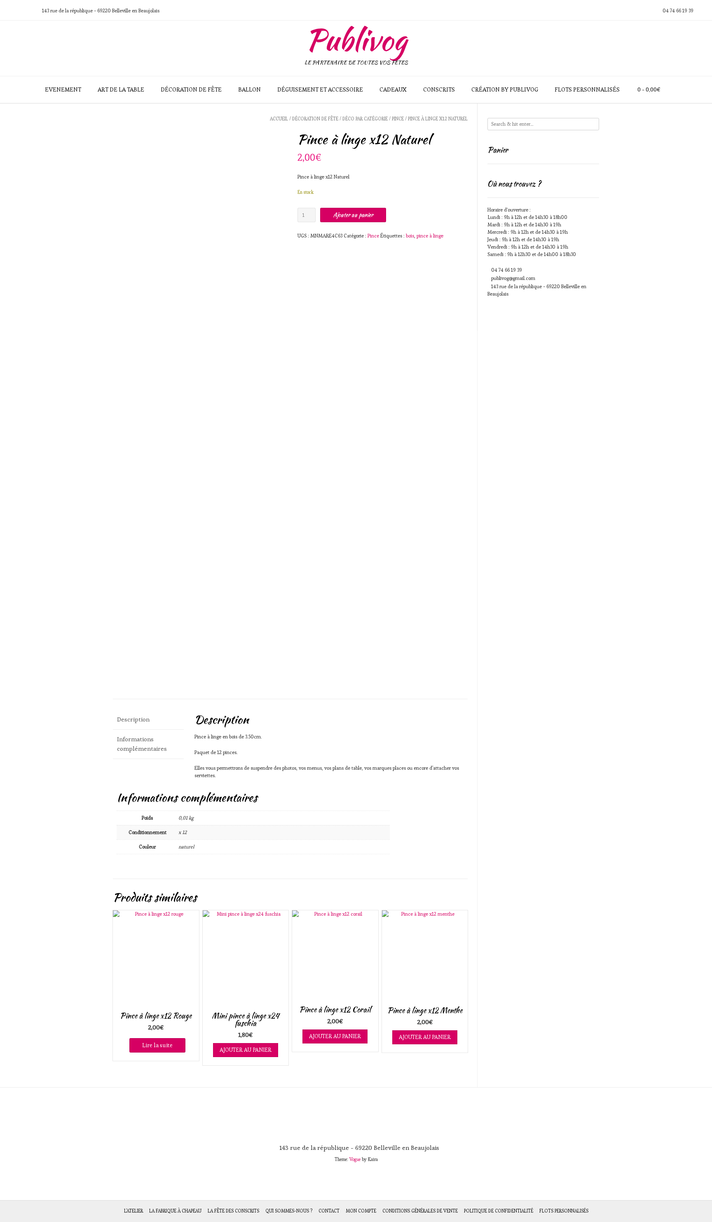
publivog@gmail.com (513, 278)
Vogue (355, 1159)
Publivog (356, 39)
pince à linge (430, 236)
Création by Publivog (504, 89)
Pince (398, 119)
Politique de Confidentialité (498, 1211)
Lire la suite (157, 1045)
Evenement (63, 89)
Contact (329, 1211)
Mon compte (361, 1211)
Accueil (279, 119)
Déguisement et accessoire (320, 89)
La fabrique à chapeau (175, 1211)
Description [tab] (133, 719)
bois (410, 236)
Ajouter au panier (353, 215)
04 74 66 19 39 (506, 270)
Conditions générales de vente (420, 1211)
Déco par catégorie (365, 119)
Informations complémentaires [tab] (142, 743)
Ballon (249, 89)
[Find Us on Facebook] (28, 10)
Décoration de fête (191, 89)
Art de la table (121, 89)
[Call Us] (18, 10)
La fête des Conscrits (233, 1211)
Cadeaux (393, 89)
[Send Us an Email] (8, 10)
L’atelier (133, 1211)
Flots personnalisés (587, 89)
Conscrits (439, 89)
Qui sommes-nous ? (288, 1211)
